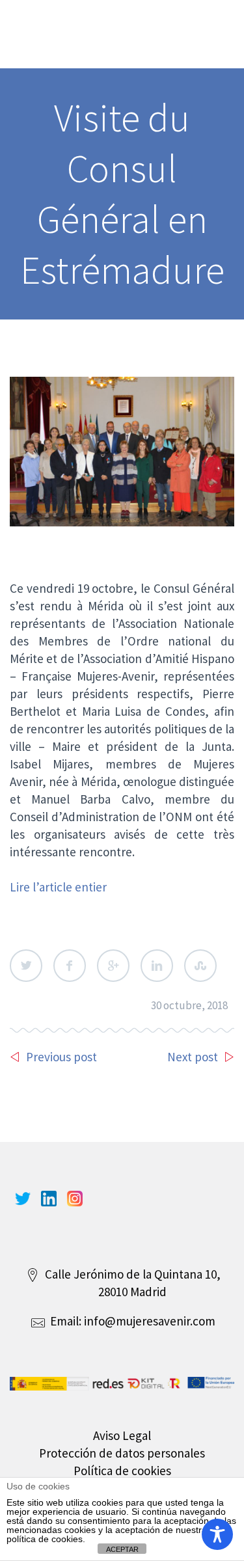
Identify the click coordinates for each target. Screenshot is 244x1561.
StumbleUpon (200, 965)
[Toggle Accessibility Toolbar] (217, 1534)
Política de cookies (122, 1470)
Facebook (69, 965)
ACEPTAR (122, 1549)
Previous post (61, 1057)
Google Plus (113, 965)
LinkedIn (157, 965)
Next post (192, 1057)
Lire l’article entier (58, 887)
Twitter (26, 965)
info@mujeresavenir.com (149, 1321)
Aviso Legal (122, 1435)
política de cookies (45, 1539)
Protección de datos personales (122, 1453)
